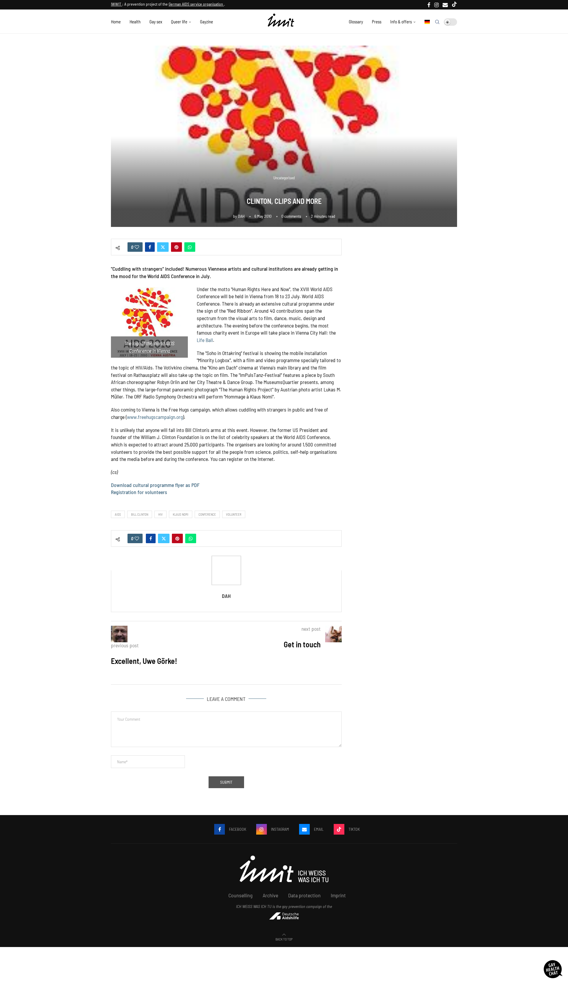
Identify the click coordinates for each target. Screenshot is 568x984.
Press (376, 21)
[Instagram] (436, 4)
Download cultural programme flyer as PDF (155, 485)
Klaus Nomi (180, 514)
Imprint (338, 895)
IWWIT (116, 4)
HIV (160, 514)
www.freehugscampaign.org (155, 417)
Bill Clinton (139, 514)
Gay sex (155, 21)
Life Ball (205, 340)
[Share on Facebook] (150, 247)
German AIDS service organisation (196, 4)
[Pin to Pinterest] (176, 247)
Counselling (240, 895)
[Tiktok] (454, 4)
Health (135, 21)
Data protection (304, 895)
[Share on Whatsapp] (189, 247)
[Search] (437, 22)
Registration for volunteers (139, 492)
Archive (270, 895)
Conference (207, 514)
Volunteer (233, 514)
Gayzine (206, 21)
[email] (445, 4)
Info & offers (401, 21)
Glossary (356, 21)
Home (116, 21)
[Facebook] (428, 4)
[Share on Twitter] (163, 247)
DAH (241, 216)
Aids (118, 514)
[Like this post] (137, 247)
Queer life (179, 21)
